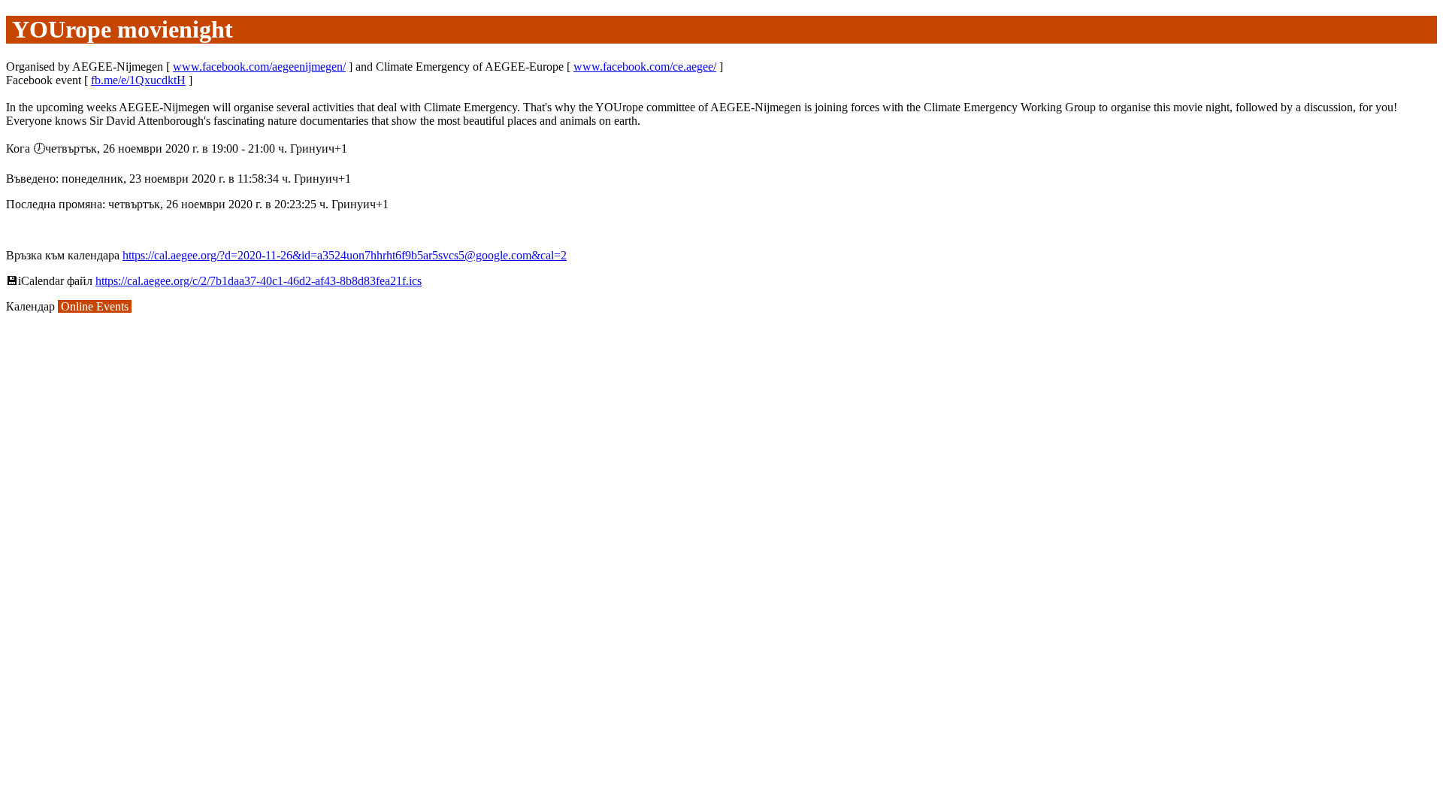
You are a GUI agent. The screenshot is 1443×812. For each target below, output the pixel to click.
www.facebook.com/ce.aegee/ (644, 66)
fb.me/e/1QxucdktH (138, 80)
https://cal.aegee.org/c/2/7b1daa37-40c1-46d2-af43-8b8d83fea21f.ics (258, 280)
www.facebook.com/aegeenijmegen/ (259, 66)
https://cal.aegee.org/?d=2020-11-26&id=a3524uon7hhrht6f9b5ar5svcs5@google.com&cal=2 (345, 255)
